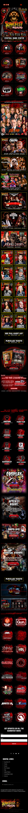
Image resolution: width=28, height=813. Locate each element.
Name (2, 733)
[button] (21, 4)
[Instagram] (6, 4)
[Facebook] (4, 4)
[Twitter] (19, 753)
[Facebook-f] (11, 753)
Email (2, 738)
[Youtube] (8, 4)
